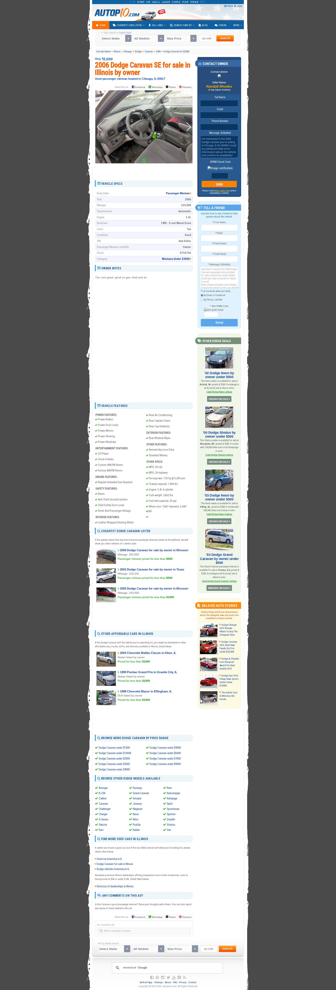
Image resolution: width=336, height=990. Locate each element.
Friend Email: (219, 253)
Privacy (182, 982)
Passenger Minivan (178, 193)
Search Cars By (183, 25)
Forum (222, 25)
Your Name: (219, 222)
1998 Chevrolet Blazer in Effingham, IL (146, 691)
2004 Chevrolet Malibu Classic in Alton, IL (148, 652)
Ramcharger (173, 793)
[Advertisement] (143, 170)
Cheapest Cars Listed (129, 25)
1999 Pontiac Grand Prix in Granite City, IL (148, 672)
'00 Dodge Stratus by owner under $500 (219, 434)
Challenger (105, 809)
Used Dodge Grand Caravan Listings (219, 581)
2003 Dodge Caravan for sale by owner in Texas (152, 569)
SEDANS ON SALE (218, 399)
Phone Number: (219, 121)
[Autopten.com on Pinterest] (157, 977)
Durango (137, 788)
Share (230, 5)
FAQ (175, 982)
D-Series (103, 819)
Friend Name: (219, 243)
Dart (101, 830)
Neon (136, 814)
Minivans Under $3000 (176, 259)
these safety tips (222, 190)
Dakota (103, 824)
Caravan (103, 803)
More (236, 25)
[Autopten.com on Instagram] (162, 977)
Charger (103, 814)
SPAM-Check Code (219, 161)
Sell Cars (157, 25)
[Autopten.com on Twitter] (168, 977)
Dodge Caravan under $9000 (165, 764)
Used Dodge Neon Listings (219, 391)
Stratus (171, 824)
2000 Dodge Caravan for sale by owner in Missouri (154, 588)
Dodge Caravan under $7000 (165, 758)
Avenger (103, 788)
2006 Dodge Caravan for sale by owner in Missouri (154, 550)
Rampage (172, 798)
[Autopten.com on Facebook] (152, 977)
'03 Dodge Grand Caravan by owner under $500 (219, 558)
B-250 (102, 793)
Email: (219, 109)
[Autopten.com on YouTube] (174, 977)
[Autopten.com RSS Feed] (184, 977)
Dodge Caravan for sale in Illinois (115, 864)
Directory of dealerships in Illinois (115, 886)
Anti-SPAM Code (219, 306)
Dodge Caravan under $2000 (114, 758)
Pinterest (187, 87)
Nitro (135, 819)
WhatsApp (157, 87)
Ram (169, 788)
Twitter (172, 87)
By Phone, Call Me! (212, 299)
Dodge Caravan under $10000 (115, 753)
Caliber (103, 798)
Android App (146, 982)
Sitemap (158, 982)
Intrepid (137, 798)
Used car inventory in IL (109, 859)
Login (239, 5)
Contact (192, 982)
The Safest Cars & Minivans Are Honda (228, 696)
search (225, 38)
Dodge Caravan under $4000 (114, 769)
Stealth (171, 819)
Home (103, 25)
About (168, 982)
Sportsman (173, 809)
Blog (205, 25)
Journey (137, 803)
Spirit (170, 803)
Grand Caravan (141, 793)
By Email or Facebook (214, 295)
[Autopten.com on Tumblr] (179, 977)
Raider (136, 830)
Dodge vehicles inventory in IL (113, 869)
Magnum (138, 809)
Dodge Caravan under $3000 (114, 764)
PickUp (137, 824)
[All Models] (148, 38)
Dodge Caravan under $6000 (165, 753)
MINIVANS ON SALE (218, 588)
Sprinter (171, 814)
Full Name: (219, 97)
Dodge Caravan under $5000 (165, 747)
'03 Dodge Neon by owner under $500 (219, 497)
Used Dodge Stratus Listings (219, 454)
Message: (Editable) (219, 132)
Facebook (140, 87)
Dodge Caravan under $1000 (114, 747)
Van (169, 830)
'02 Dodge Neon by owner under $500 (219, 375)
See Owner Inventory (220, 89)
